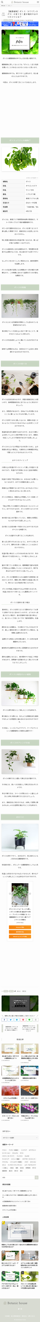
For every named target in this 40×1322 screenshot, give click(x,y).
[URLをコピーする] (35, 1019)
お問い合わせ (31, 1316)
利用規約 (7, 1316)
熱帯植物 (28, 1168)
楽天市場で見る (20, 932)
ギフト (21, 1153)
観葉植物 (4, 1171)
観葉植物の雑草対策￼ (9, 1206)
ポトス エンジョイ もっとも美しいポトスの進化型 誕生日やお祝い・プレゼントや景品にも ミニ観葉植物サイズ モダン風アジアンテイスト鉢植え (20, 914)
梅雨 (17, 1168)
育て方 (10, 20)
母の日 (22, 1168)
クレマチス (19, 1156)
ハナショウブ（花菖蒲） (16, 1162)
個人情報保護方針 (16, 1316)
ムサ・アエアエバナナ (30, 1165)
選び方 (10, 1171)
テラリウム (5, 1162)
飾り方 (16, 1171)
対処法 (11, 1168)
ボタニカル (33, 1162)
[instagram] (21, 1309)
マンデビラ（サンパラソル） (15, 1165)
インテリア (24, 1150)
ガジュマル (15, 1153)
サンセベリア (5, 1159)
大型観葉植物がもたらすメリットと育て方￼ (16, 1201)
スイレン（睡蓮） (15, 1159)
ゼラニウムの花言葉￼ (9, 1210)
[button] (4, 1019)
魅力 (21, 1171)
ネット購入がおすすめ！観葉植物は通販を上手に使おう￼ (19, 1196)
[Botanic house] (20, 2)
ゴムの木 (27, 1156)
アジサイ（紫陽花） (14, 1150)
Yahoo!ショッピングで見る (20, 936)
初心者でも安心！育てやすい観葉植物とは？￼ (17, 1191)
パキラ (26, 1162)
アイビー (4, 1150)
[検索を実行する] (36, 1177)
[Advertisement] (20, 110)
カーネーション (6, 1153)
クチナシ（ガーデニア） (8, 1156)
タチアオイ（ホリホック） (29, 1159)
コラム (5, 20)
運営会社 (24, 1316)
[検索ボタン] (2, 2)
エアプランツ (32, 1150)
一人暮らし (5, 1168)
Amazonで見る (20, 927)
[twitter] (19, 1309)
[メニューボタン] (38, 2)
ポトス (18, 991)
